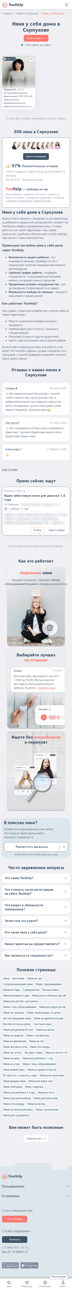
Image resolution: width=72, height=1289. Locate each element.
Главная (7, 13)
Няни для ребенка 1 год (38, 1058)
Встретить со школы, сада (20, 1075)
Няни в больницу (13, 1104)
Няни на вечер (36, 1104)
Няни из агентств (56, 1052)
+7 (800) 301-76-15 (15, 1247)
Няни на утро (11, 1064)
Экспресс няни (33, 1052)
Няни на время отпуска (41, 1069)
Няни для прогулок (46, 1098)
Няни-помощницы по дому (44, 1012)
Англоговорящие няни (17, 1018)
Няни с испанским (47, 1109)
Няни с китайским (37, 1035)
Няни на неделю (13, 1035)
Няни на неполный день (18, 1109)
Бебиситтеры (11, 990)
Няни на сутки (12, 1052)
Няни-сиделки (34, 1087)
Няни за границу (13, 1012)
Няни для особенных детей (49, 995)
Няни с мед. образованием (39, 1064)
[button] (36, 878)
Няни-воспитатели (15, 1047)
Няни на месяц (45, 1030)
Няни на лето (46, 1092)
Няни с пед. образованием (19, 1007)
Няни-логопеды (40, 1047)
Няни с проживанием (49, 984)
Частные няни (42, 1024)
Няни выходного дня (16, 995)
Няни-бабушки (12, 1087)
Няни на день (11, 1058)
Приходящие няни (14, 1081)
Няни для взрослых (40, 1081)
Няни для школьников (17, 1098)
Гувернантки (31, 990)
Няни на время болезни (48, 1018)
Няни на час (34, 978)
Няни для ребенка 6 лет (18, 1030)
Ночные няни (50, 990)
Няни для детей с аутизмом (20, 1001)
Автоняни (18, 978)
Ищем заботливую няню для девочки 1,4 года (34, 498)
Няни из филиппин (14, 1041)
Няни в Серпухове (27, 13)
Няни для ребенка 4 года (19, 1092)
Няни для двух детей (52, 1007)
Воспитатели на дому (17, 1024)
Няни (6, 978)
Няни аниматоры (13, 1069)
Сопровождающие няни (18, 984)
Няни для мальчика (52, 1075)
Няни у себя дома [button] (53, 13)
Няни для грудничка (16, 1115)
